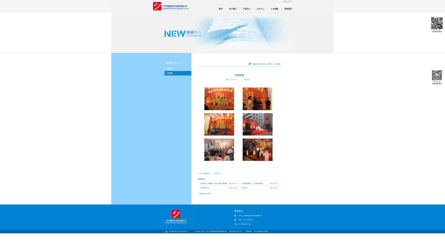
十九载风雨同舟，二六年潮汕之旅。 (253, 183)
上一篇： (203, 173)
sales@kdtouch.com (244, 224)
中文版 (285, 1)
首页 (220, 9)
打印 (208, 194)
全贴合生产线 (204, 188)
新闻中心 (270, 64)
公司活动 (277, 64)
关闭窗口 (202, 194)
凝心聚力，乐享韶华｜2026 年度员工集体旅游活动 (214, 183)
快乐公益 (244, 188)
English (290, 1)
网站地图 (248, 231)
